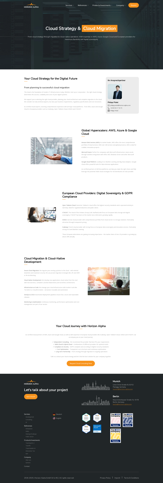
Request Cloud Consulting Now (81, 363)
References (82, 5)
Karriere (28, 463)
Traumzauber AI (30, 448)
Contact (27, 466)
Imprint (117, 478)
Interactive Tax (30, 451)
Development (30, 417)
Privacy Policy (105, 478)
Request (133, 5)
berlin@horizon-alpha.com (122, 404)
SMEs (27, 431)
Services (69, 5)
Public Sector (30, 436)
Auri (27, 453)
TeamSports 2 (30, 443)
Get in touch (31, 397)
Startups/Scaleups (31, 434)
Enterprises (29, 429)
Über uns (28, 460)
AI (26, 422)
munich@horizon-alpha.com (123, 389)
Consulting (29, 419)
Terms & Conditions (131, 478)
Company (120, 5)
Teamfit (28, 446)
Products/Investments (101, 5)
